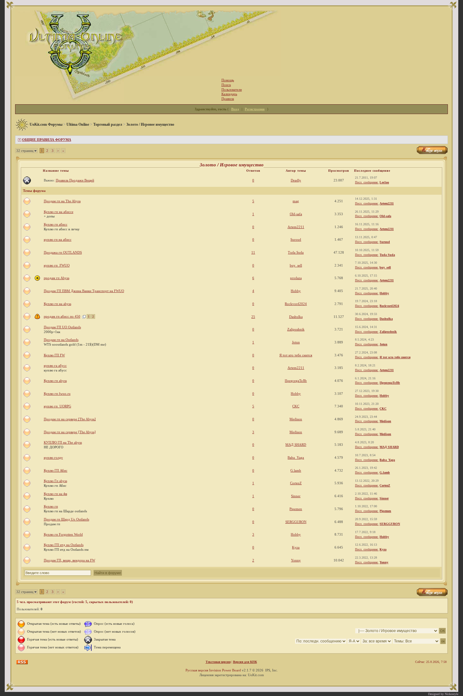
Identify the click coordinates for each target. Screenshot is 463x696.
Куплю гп (51, 506)
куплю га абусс (55, 365)
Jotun (296, 342)
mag (296, 201)
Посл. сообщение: (367, 182)
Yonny (296, 560)
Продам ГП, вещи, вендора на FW (69, 560)
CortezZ (296, 483)
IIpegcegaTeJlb (296, 381)
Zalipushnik (296, 329)
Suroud (295, 239)
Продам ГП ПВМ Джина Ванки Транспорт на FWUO (84, 291)
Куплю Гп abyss (55, 481)
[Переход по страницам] (84, 316)
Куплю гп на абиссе (58, 212)
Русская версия (197, 670)
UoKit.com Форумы (46, 124)
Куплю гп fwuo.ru (57, 393)
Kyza (296, 547)
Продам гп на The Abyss (62, 201)
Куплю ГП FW (54, 355)
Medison (295, 419)
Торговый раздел (107, 124)
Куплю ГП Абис (55, 470)
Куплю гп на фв (55, 494)
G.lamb (295, 470)
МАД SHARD (295, 444)
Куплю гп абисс (55, 224)
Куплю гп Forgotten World (63, 534)
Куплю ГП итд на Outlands (63, 545)
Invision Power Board (225, 670)
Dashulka (296, 317)
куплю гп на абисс (57, 239)
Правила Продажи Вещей (75, 180)
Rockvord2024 (296, 304)
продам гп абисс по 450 (62, 316)
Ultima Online (77, 124)
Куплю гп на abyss (57, 304)
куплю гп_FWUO (57, 265)
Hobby (296, 291)
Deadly (296, 180)
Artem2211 (387, 203)
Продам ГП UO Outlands (62, 327)
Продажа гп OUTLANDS (63, 252)
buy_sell (296, 265)
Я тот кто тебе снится (295, 355)
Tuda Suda (296, 252)
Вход (235, 109)
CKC (295, 406)
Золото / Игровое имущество (150, 124)
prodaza (296, 278)
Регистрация (255, 109)
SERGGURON (295, 522)
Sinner (295, 496)
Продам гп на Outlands (61, 340)
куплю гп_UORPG (57, 406)
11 (253, 252)
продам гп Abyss (56, 278)
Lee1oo (384, 182)
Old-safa (296, 214)
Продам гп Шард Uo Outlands (66, 519)
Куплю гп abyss (55, 381)
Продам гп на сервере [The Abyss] (70, 419)
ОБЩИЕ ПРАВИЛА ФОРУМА (46, 139)
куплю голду (53, 457)
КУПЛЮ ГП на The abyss (63, 442)
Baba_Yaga (296, 457)
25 (253, 317)
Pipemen (295, 509)
